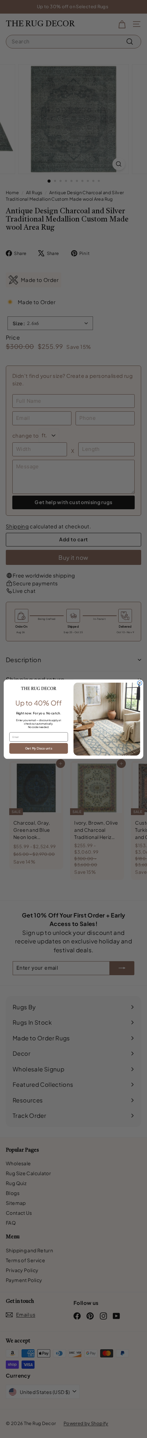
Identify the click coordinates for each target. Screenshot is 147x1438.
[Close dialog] (139, 683)
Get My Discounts (38, 748)
